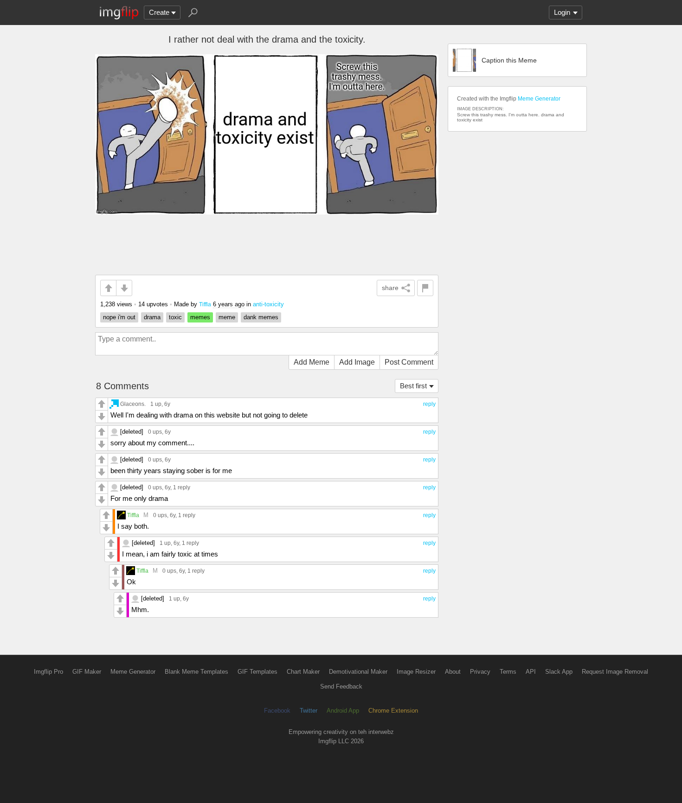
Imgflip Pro (48, 671)
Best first (413, 386)
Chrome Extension (393, 710)
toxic (175, 317)
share (390, 287)
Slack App (559, 671)
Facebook (277, 710)
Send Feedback (341, 686)
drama (152, 317)
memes (200, 317)
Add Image (357, 362)
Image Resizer (416, 671)
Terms (508, 671)
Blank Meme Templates (196, 671)
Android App (343, 710)
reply (429, 404)
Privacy (480, 671)
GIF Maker (86, 671)
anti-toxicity (268, 304)
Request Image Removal (615, 671)
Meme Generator (539, 98)
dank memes (261, 317)
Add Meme (311, 362)
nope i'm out (119, 317)
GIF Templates (257, 671)
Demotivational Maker (358, 671)
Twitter (308, 710)
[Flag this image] (425, 288)
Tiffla (205, 304)
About (453, 671)
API (531, 671)
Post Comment (409, 362)
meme (227, 317)
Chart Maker (303, 671)
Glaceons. (133, 404)
